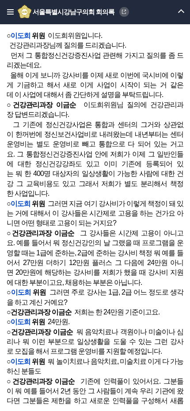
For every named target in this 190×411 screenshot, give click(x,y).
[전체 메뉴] (7, 12)
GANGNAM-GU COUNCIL (124, 12)
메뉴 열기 (173, 12)
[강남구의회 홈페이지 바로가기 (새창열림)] (25, 11)
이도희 (20, 35)
